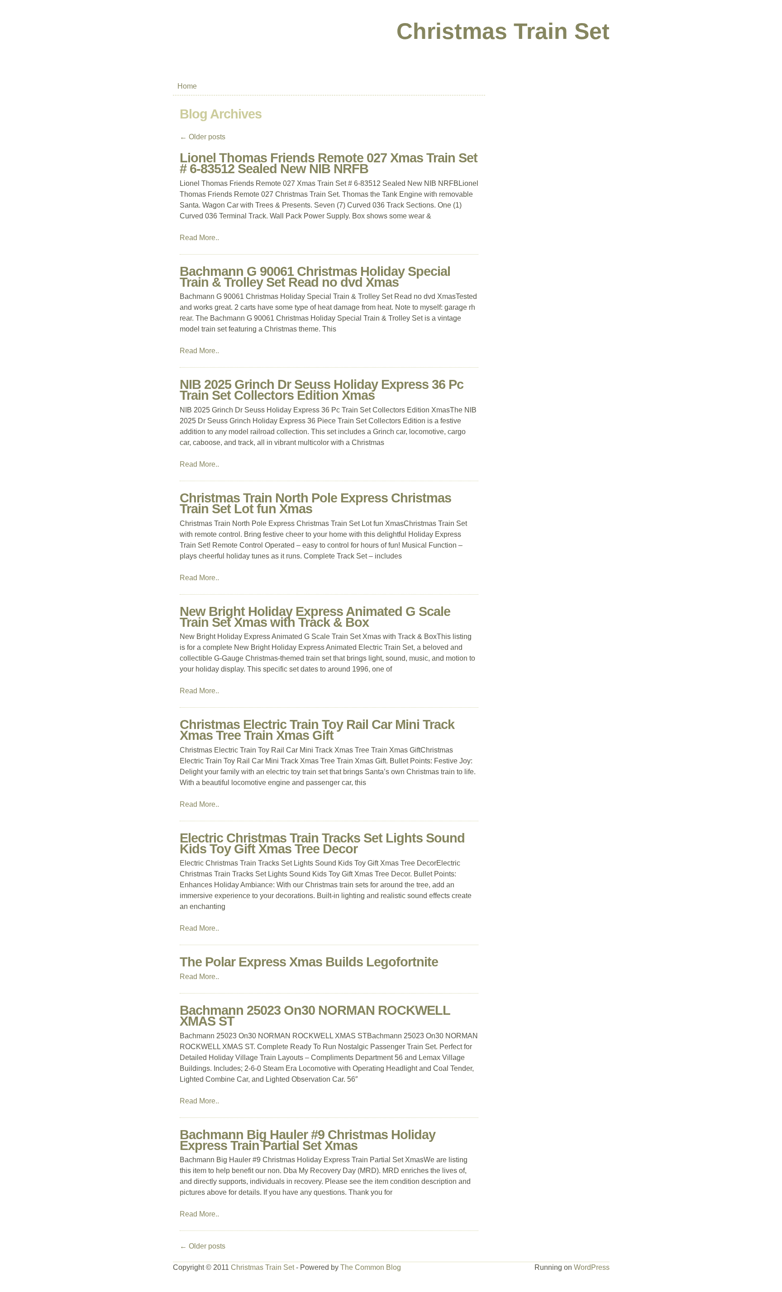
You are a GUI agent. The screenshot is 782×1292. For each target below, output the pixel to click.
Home (187, 86)
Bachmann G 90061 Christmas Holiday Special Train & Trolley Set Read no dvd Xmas (315, 276)
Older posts (202, 137)
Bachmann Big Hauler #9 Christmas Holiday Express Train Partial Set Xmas (307, 1140)
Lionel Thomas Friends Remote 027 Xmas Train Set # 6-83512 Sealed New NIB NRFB (328, 163)
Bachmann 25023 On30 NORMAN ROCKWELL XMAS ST (315, 1015)
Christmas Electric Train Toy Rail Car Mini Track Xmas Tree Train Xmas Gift (317, 730)
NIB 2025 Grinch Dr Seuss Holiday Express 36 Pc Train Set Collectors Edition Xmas (321, 389)
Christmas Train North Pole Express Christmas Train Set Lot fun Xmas (315, 503)
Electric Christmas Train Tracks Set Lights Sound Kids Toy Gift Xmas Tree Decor (322, 843)
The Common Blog (370, 1267)
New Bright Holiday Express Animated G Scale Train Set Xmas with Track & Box (315, 616)
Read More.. (199, 237)
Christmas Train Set (503, 31)
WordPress (592, 1267)
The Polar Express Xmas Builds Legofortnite (309, 962)
